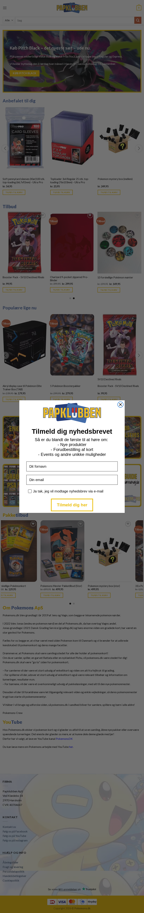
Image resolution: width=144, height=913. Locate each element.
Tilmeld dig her (72, 504)
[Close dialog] (120, 404)
